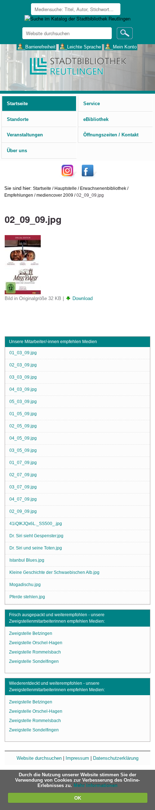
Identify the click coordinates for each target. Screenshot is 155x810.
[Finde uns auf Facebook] (88, 176)
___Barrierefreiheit (37, 46)
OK (77, 798)
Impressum (77, 758)
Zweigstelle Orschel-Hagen (35, 643)
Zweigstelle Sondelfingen (34, 661)
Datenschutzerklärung (115, 758)
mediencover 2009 (54, 195)
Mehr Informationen (96, 785)
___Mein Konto (121, 46)
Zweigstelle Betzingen (30, 633)
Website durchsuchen (39, 758)
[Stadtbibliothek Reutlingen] (77, 65)
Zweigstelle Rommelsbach (35, 652)
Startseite (42, 188)
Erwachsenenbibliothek (103, 188)
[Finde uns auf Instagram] (69, 176)
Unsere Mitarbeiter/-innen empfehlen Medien (53, 342)
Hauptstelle (65, 188)
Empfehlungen (18, 195)
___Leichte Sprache (80, 46)
